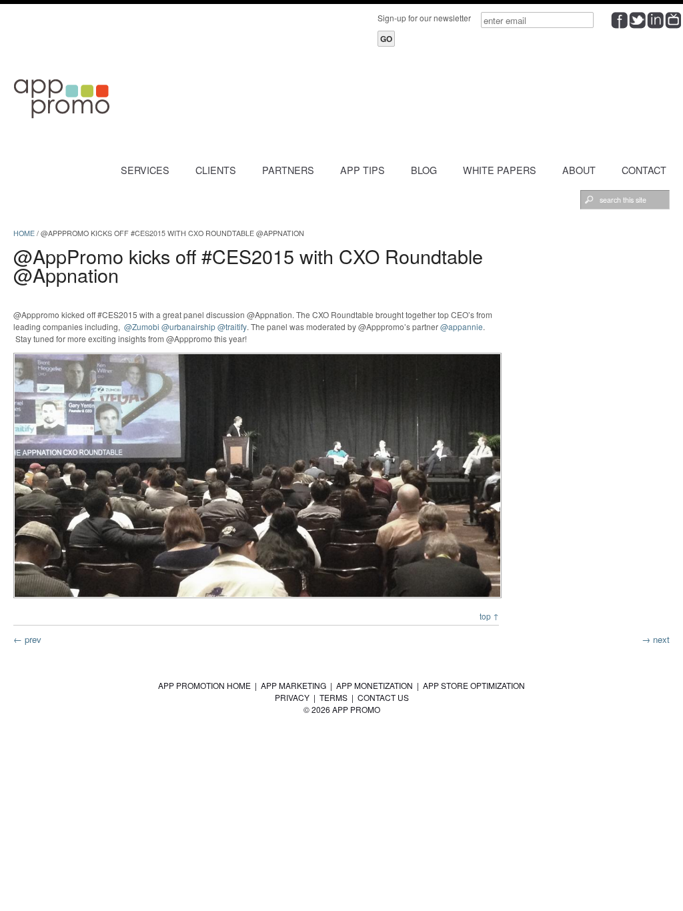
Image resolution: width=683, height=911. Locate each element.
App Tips (362, 170)
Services (145, 170)
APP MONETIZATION (374, 685)
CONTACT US (383, 697)
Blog (424, 170)
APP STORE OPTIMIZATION (474, 685)
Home (24, 233)
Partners (288, 170)
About (579, 170)
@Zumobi (141, 326)
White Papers (499, 170)
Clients (215, 170)
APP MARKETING (293, 685)
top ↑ (489, 616)
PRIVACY (292, 697)
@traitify (232, 326)
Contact (644, 170)
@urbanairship (188, 326)
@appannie (461, 326)
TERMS (333, 697)
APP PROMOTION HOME (204, 685)
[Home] (63, 117)
